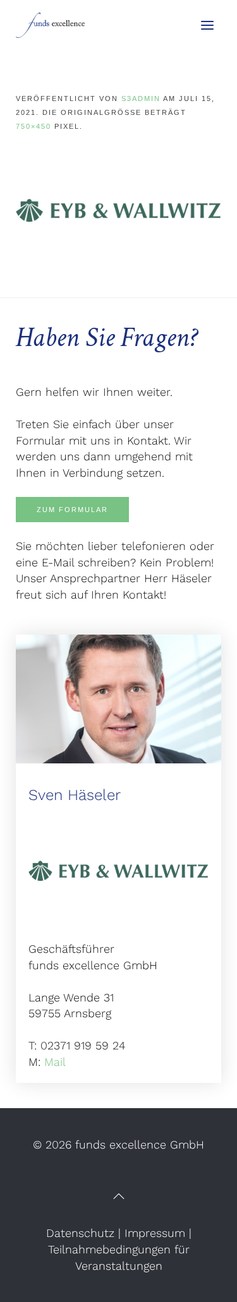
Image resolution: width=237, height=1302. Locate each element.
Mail (55, 1061)
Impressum (155, 1232)
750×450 (33, 126)
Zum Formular (72, 509)
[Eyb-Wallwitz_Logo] (118, 209)
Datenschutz (80, 1232)
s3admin (141, 98)
